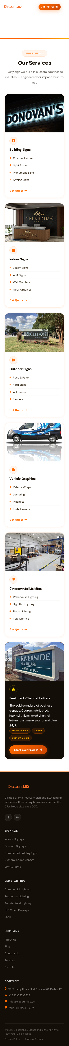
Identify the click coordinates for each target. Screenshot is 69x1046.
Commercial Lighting (17, 889)
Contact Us (12, 953)
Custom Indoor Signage (19, 860)
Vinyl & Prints (13, 867)
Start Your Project (26, 750)
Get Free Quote (49, 6)
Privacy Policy (12, 1039)
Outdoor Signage (15, 846)
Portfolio (10, 967)
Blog (7, 946)
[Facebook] (8, 817)
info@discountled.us (22, 1001)
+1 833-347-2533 (19, 995)
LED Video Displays (17, 910)
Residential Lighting (17, 896)
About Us (10, 939)
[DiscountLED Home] (13, 7)
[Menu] (64, 6)
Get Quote (33, 125)
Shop (8, 917)
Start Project (32, 673)
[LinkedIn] (17, 817)
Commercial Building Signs (21, 853)
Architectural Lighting (18, 903)
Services (10, 960)
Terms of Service (34, 1039)
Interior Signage (14, 839)
